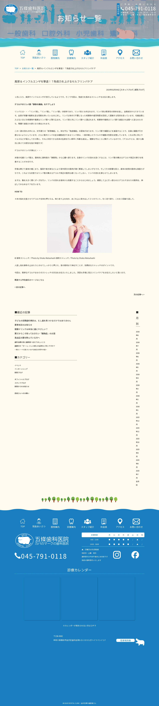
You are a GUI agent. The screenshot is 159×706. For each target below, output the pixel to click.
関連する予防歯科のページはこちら (29, 279)
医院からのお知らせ (22, 386)
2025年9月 (137, 453)
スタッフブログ (127, 89)
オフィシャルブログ (22, 379)
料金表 (104, 58)
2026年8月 (137, 335)
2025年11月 (137, 431)
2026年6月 (137, 356)
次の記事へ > (139, 294)
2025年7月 (137, 474)
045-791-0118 (140, 8)
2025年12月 (137, 420)
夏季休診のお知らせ (23, 324)
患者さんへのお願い (22, 393)
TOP (23, 57)
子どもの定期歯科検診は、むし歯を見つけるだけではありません (43, 320)
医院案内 (55, 58)
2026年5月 (137, 367)
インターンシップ (21, 369)
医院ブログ (139, 89)
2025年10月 (137, 442)
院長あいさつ (38, 57)
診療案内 (71, 526)
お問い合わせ (136, 58)
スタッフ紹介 (87, 58)
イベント (18, 365)
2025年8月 (137, 463)
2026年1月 (137, 410)
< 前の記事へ (20, 287)
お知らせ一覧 (28, 68)
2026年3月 (137, 388)
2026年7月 (137, 346)
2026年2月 (137, 399)
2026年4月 (137, 378)
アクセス (120, 58)
